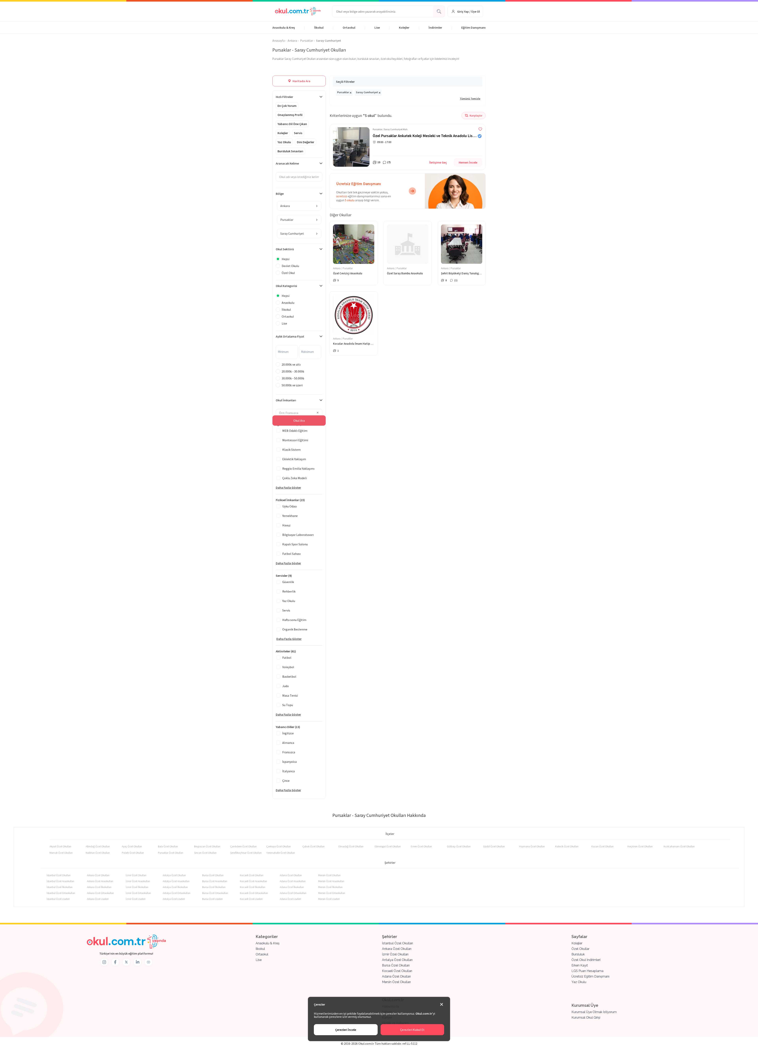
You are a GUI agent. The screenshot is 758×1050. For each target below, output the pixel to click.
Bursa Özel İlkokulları (213, 887)
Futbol (286, 657)
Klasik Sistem (291, 449)
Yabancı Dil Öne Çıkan (292, 124)
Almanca (288, 742)
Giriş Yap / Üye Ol (468, 11)
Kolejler (404, 27)
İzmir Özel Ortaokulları (138, 893)
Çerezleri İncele (345, 1030)
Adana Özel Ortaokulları (293, 893)
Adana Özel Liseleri (290, 899)
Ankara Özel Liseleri (98, 899)
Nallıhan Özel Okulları (98, 852)
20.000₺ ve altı (291, 364)
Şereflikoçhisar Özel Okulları (246, 852)
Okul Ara (299, 420)
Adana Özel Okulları (291, 875)
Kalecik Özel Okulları (566, 846)
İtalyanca (288, 771)
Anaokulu (288, 302)
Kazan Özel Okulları (602, 846)
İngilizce (288, 733)
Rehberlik (289, 591)
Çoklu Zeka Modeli (294, 478)
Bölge (280, 194)
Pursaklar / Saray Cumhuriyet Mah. (390, 129)
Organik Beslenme (294, 629)
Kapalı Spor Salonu (295, 544)
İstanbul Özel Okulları (58, 875)
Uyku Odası (289, 506)
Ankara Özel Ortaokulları (100, 893)
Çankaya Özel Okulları (278, 846)
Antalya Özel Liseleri (174, 899)
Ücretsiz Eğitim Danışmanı (590, 976)
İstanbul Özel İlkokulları (59, 887)
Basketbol (289, 676)
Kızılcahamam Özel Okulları (679, 846)
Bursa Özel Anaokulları (214, 881)
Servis (298, 133)
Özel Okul (288, 272)
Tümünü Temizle (470, 98)
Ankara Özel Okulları (98, 875)
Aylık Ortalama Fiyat (290, 336)
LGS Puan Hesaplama (587, 971)
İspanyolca (289, 761)
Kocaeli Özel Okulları (251, 875)
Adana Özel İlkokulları (292, 887)
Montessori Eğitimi (295, 440)
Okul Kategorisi (286, 286)
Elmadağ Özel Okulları (351, 846)
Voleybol (288, 667)
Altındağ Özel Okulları (98, 846)
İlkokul (319, 27)
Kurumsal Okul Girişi (585, 1017)
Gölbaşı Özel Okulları (459, 846)
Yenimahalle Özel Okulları (280, 852)
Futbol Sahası (291, 553)
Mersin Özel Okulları (329, 875)
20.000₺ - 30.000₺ (293, 371)
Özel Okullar (580, 949)
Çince (286, 780)
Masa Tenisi (290, 695)
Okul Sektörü (285, 249)
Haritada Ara (301, 81)
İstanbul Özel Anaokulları (60, 881)
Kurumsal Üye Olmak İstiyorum (594, 1012)
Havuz (286, 525)
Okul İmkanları (286, 400)
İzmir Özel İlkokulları (137, 887)
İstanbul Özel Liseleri (58, 899)
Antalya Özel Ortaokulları (176, 893)
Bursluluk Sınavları (290, 151)
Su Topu (287, 705)
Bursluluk (578, 954)
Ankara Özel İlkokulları (99, 887)
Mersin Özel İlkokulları (330, 887)
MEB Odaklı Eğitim (294, 430)
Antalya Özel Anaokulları (176, 881)
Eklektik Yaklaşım (294, 459)
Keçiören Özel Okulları (640, 846)
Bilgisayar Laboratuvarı (298, 534)
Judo (285, 686)
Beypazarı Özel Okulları (207, 846)
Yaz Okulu (284, 142)
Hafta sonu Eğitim (294, 619)
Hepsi (285, 259)
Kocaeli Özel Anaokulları (253, 881)
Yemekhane (290, 515)
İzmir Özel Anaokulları (138, 881)
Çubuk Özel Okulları (313, 846)
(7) (389, 162)
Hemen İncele (468, 162)
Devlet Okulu (290, 265)
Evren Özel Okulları (421, 846)
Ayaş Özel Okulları (132, 846)
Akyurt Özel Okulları (60, 846)
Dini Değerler (305, 142)
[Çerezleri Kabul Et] (441, 1004)
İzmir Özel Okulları (136, 875)
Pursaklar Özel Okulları (170, 852)
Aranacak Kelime (287, 163)
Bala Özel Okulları (168, 846)
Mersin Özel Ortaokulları (331, 893)
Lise (377, 27)
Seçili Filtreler (345, 82)
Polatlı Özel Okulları (133, 852)
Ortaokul (349, 27)
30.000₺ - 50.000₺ (293, 378)
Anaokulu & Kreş (283, 27)
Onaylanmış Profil (290, 115)
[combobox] (299, 206)
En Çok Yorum (287, 106)
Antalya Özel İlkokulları (175, 887)
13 (378, 162)
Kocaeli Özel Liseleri (251, 899)
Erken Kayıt (579, 965)
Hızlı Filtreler (284, 97)
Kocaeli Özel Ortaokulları (254, 893)
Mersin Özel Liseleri (329, 899)
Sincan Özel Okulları (205, 852)
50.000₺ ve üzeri (292, 385)
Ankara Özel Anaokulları (100, 881)
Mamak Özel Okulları (61, 852)
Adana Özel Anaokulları (293, 881)
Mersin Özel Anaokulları (331, 881)
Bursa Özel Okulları (212, 875)
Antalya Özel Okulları (174, 875)
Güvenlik (288, 581)
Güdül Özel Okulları (494, 846)
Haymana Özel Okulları (532, 846)
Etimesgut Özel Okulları (388, 846)
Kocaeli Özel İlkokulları (252, 887)
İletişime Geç (438, 162)
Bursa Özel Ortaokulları (215, 893)
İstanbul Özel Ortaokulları (61, 893)
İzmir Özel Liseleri (135, 899)
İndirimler (435, 27)
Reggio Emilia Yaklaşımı (298, 468)
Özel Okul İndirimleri (585, 960)
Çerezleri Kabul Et (412, 1030)
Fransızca (288, 752)
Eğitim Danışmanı (473, 27)
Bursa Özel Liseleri (212, 899)
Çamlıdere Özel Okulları (243, 846)
